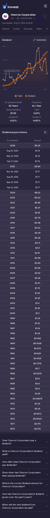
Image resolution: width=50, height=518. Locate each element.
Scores (16, 29)
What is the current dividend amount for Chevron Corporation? (22, 485)
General (5, 29)
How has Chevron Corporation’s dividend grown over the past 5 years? (23, 495)
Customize (41, 40)
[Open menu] (45, 6)
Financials (28, 29)
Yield (20, 96)
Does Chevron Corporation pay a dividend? (19, 442)
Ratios (39, 29)
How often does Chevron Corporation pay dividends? (21, 463)
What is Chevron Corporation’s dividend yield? (22, 453)
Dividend (31, 96)
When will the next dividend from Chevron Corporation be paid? (18, 506)
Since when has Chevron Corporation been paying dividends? (21, 474)
